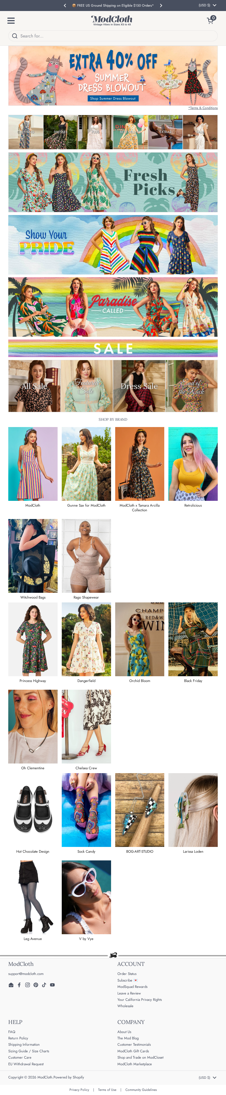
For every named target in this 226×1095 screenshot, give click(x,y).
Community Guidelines (141, 1089)
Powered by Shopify (68, 1077)
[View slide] (113, 75)
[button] (212, 20)
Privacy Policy (79, 1089)
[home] (111, 20)
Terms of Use (107, 1089)
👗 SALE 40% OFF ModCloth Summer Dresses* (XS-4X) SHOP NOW (113, 5)
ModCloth (44, 1077)
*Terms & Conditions (203, 107)
